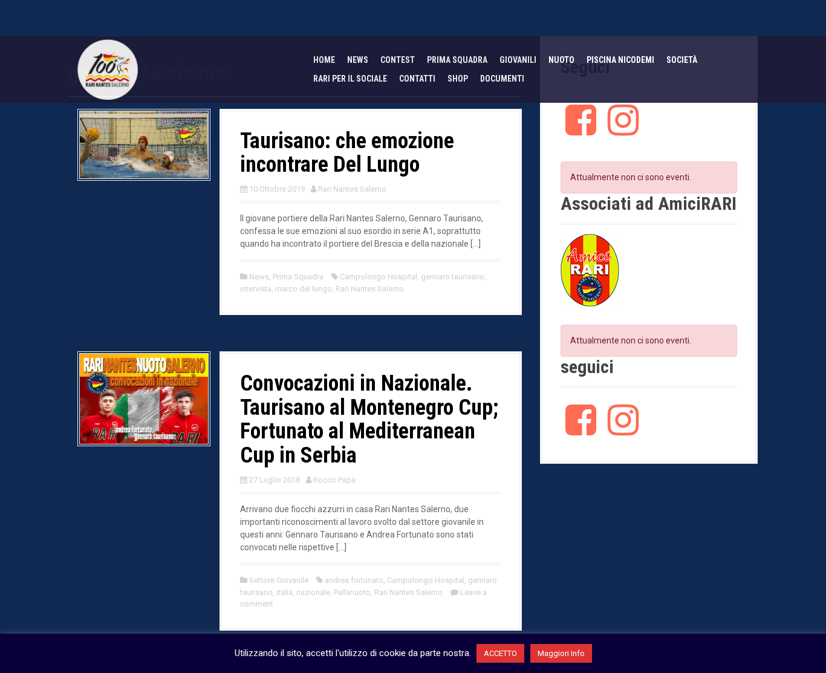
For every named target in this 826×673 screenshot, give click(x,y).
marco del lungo (303, 288)
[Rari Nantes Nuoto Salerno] (107, 69)
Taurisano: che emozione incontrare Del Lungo (347, 153)
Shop (457, 78)
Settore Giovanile (278, 580)
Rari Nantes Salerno (352, 188)
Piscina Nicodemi (620, 60)
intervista (256, 288)
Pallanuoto (352, 592)
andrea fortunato (354, 580)
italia (284, 592)
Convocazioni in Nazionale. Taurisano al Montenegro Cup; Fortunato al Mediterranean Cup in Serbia (369, 419)
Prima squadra (457, 60)
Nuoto (561, 60)
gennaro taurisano (452, 276)
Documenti (502, 78)
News (357, 60)
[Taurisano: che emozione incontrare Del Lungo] (143, 144)
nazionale (313, 592)
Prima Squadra (298, 276)
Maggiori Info (561, 653)
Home (324, 60)
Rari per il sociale (350, 78)
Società (681, 60)
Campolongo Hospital (378, 276)
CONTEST (397, 60)
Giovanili (517, 60)
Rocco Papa (334, 479)
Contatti (417, 78)
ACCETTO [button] (500, 653)
